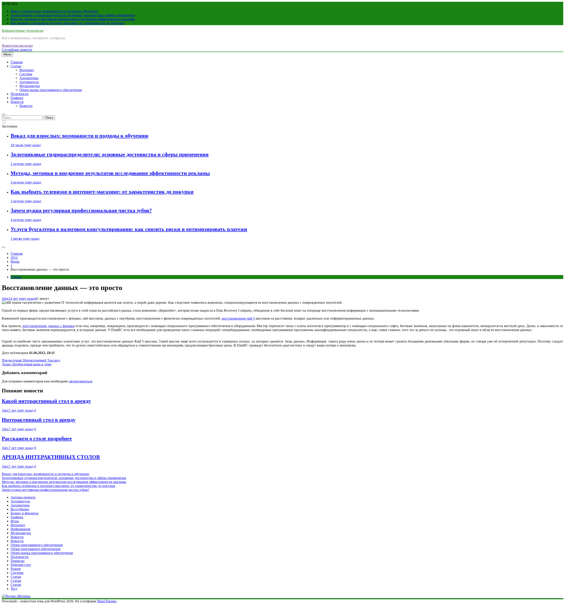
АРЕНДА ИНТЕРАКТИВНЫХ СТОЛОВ (51, 457)
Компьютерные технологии (22, 30)
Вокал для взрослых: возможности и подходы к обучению (54, 11)
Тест (14, 588)
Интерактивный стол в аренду (38, 420)
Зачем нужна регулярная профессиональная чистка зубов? (81, 210)
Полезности (19, 94)
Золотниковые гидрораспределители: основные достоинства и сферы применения (73, 15)
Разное (16, 569)
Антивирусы (29, 82)
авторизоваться (80, 381)
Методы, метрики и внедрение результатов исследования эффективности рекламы (73, 19)
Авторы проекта (23, 497)
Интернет (26, 70)
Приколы (17, 561)
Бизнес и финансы (24, 513)
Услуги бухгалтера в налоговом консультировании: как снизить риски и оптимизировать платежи (129, 229)
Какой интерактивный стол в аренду (46, 401)
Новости (17, 102)
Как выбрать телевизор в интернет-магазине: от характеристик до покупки (67, 23)
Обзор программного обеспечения (36, 545)
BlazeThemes (106, 601)
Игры (15, 521)
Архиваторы (28, 78)
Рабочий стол (21, 565)
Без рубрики (20, 509)
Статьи (16, 66)
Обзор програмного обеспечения (35, 549)
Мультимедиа (29, 86)
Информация (20, 529)
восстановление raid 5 (238, 318)
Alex (5, 298)
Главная (17, 62)
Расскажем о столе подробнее (37, 438)
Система (25, 74)
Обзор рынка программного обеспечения (50, 90)
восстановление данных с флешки (49, 326)
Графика (17, 98)
